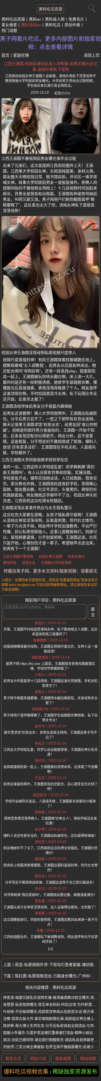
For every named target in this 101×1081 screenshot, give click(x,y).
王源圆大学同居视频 (56, 563)
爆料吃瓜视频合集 (26, 1072)
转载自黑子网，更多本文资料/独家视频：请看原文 (50, 571)
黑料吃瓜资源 (50, 9)
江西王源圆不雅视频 (18, 557)
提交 (93, 612)
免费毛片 (76, 19)
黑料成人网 (55, 19)
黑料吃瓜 (53, 25)
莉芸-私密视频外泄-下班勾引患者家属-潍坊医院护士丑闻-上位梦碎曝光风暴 (57, 964)
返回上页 (92, 55)
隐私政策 (63, 1058)
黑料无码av (31, 25)
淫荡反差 (28, 563)
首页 (5, 55)
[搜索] (91, 7)
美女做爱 (9, 25)
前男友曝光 (76, 557)
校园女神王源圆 (50, 557)
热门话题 (9, 30)
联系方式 (13, 1058)
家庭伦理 (21, 55)
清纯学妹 (9, 563)
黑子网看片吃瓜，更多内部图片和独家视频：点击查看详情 (50, 43)
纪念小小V (62, 93)
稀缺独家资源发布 (74, 1072)
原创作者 (72, 25)
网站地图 (88, 1058)
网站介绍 (38, 1058)
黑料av (35, 19)
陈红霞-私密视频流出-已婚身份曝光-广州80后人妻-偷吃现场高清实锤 (57, 976)
